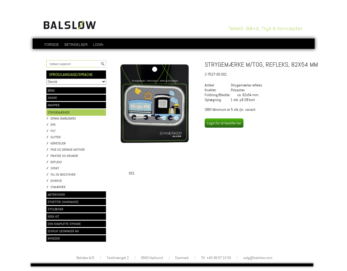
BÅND (51, 90)
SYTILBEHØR (55, 209)
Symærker (58, 187)
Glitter (55, 137)
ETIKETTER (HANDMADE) (63, 202)
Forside (51, 44)
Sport (54, 168)
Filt (53, 131)
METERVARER (56, 194)
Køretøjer (58, 143)
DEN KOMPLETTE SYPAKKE (64, 224)
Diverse (56, 181)
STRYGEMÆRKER (59, 112)
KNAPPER (54, 105)
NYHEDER (54, 238)
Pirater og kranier (64, 156)
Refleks (56, 162)
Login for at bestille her (224, 123)
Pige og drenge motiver (67, 150)
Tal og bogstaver (63, 175)
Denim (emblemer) (63, 119)
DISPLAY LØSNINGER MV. (63, 231)
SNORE (52, 98)
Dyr (53, 125)
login (98, 44)
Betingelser (76, 44)
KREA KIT (53, 216)
